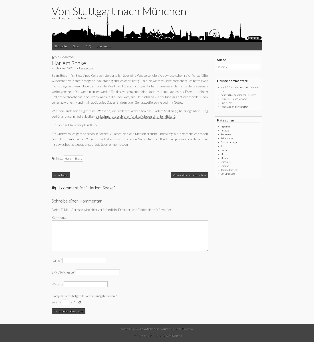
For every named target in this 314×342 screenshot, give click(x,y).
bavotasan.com (174, 335)
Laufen (224, 150)
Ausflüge (225, 130)
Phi (57, 68)
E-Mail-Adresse (64, 272)
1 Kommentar (86, 68)
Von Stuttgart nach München (119, 10)
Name (57, 260)
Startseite (60, 46)
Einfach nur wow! (239, 98)
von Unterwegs (228, 173)
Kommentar (60, 217)
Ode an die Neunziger (237, 106)
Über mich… (103, 46)
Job (222, 146)
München (225, 158)
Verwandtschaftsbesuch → (189, 175)
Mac (223, 154)
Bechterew (226, 134)
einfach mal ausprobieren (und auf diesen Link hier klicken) (135, 116)
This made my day (64, 57)
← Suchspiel (60, 175)
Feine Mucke (227, 138)
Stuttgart (225, 165)
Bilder (76, 46)
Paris (231, 102)
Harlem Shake (73, 158)
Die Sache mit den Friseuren (242, 94)
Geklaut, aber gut (229, 142)
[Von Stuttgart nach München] (157, 27)
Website (57, 284)
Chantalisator (74, 139)
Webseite (103, 111)
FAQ (88, 46)
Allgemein (225, 126)
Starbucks (226, 161)
